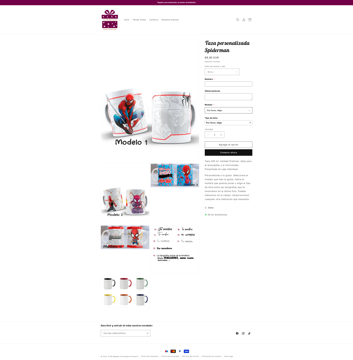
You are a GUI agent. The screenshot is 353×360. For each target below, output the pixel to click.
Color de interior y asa (215, 66)
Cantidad (209, 129)
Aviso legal (228, 356)
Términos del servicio (190, 356)
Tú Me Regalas (114, 356)
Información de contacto (212, 356)
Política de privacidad (170, 356)
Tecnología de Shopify (129, 356)
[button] (238, 20)
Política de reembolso (150, 356)
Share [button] (211, 207)
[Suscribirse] (147, 333)
